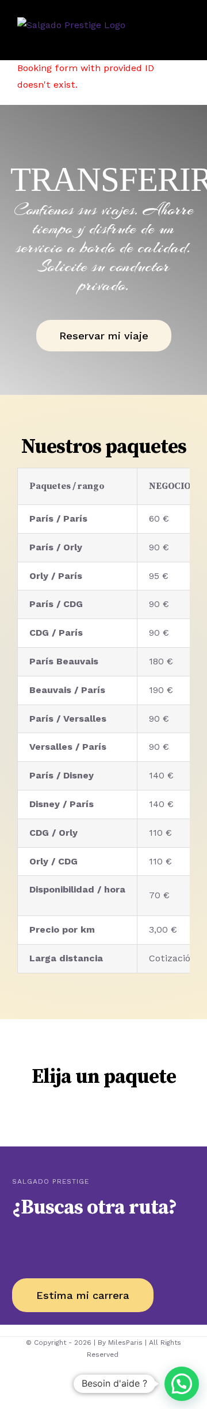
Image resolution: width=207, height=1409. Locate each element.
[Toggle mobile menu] (185, 37)
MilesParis (125, 1342)
